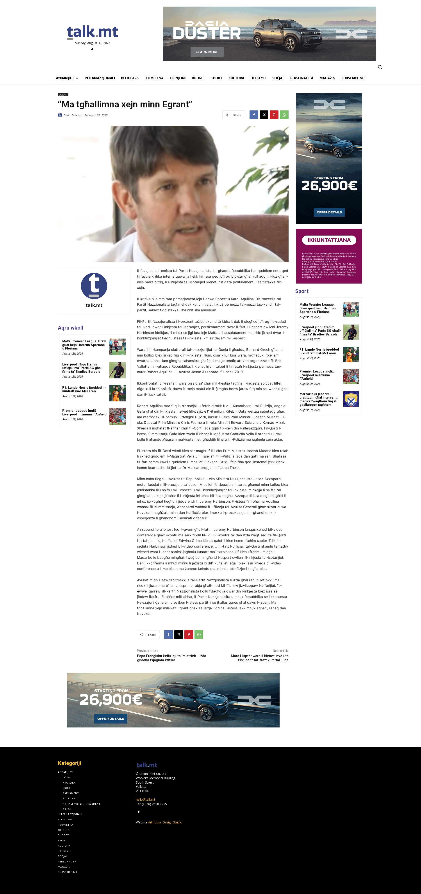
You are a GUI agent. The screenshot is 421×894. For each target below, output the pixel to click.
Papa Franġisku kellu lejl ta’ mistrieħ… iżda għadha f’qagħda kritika (171, 658)
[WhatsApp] (284, 114)
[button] (380, 67)
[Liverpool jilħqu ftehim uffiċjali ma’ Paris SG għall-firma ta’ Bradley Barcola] (117, 370)
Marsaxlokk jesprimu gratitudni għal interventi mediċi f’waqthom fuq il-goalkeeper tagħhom (318, 399)
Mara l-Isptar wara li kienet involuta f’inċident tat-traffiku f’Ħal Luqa (260, 658)
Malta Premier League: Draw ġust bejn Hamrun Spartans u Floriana (84, 344)
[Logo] (92, 32)
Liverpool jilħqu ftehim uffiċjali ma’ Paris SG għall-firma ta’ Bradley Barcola (83, 368)
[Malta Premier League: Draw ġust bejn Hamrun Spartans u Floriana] (117, 347)
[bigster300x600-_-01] (329, 158)
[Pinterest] (274, 114)
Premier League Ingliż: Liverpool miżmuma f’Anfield (84, 412)
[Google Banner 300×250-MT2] (329, 256)
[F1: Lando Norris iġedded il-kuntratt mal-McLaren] (117, 393)
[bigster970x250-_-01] (173, 700)
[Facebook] (92, 50)
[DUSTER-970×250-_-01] (269, 34)
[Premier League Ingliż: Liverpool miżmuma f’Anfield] (117, 416)
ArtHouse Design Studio (165, 822)
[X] (264, 114)
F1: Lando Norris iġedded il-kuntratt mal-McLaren (84, 389)
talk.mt (76, 115)
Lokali (63, 94)
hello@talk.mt (145, 799)
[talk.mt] (61, 115)
